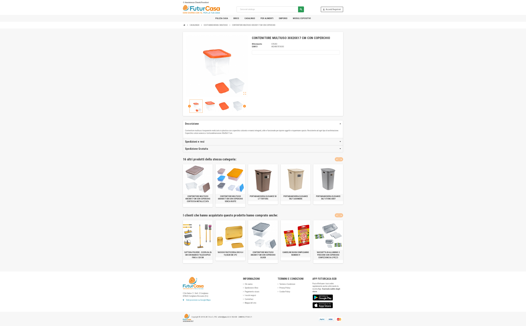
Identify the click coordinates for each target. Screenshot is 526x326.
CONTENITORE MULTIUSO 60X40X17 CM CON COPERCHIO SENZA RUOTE (230, 199)
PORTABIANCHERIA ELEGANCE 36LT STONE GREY (328, 197)
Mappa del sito (250, 303)
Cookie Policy (284, 292)
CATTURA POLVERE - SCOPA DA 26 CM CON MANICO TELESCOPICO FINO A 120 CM (197, 255)
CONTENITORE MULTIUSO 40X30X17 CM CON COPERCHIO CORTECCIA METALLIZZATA (197, 199)
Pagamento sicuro (252, 292)
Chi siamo (249, 284)
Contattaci (249, 299)
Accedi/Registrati (332, 9)
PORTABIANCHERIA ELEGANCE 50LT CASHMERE (295, 197)
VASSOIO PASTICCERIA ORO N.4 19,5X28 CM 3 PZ (230, 253)
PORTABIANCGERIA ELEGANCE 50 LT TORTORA (263, 197)
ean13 (254, 46)
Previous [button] (337, 159)
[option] (197, 185)
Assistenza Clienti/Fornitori (196, 2)
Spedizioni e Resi (251, 288)
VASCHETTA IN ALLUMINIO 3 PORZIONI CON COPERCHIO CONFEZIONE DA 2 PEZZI (328, 255)
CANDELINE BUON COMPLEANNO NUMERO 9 (295, 253)
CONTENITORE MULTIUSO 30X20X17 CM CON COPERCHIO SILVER (263, 255)
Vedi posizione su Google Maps (198, 300)
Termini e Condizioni (287, 284)
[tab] (263, 123)
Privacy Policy (284, 288)
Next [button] (341, 159)
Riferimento (257, 44)
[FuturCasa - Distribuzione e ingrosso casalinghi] (201, 9)
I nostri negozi (250, 295)
